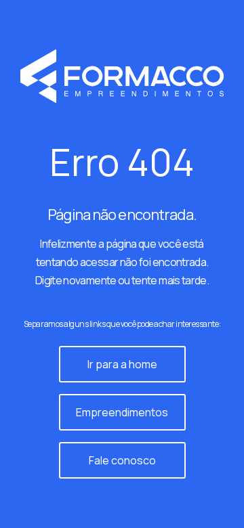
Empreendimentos (122, 412)
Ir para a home (122, 364)
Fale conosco (122, 460)
